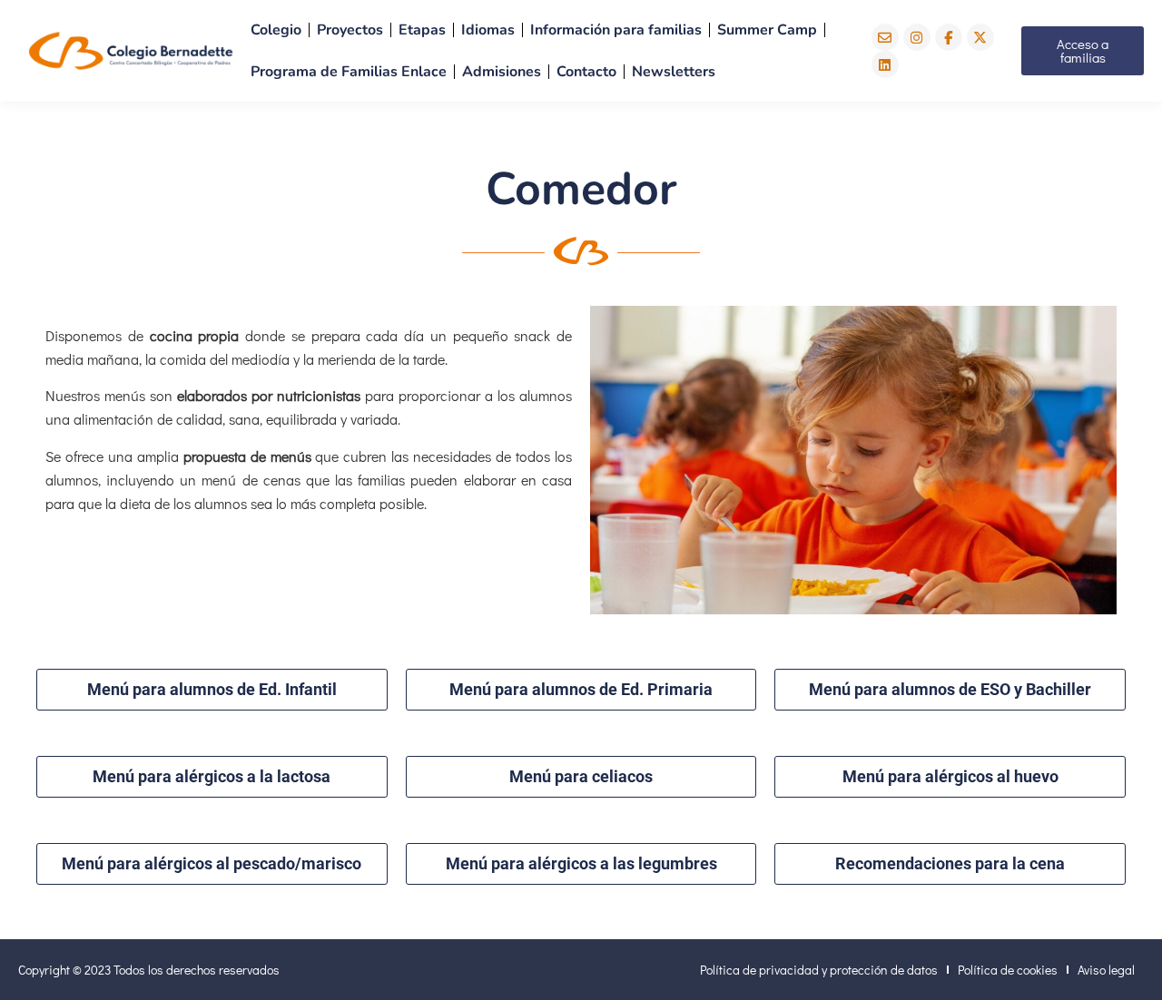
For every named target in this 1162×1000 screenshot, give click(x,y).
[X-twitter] (980, 37)
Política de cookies (1008, 969)
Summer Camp (767, 30)
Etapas (422, 30)
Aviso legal (1106, 969)
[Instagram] (917, 37)
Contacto (586, 72)
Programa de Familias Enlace (349, 72)
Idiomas (488, 30)
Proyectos (350, 30)
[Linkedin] (885, 64)
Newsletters (673, 72)
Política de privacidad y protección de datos (819, 969)
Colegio (276, 30)
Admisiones (501, 72)
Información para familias (616, 30)
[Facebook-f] (948, 37)
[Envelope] (885, 37)
